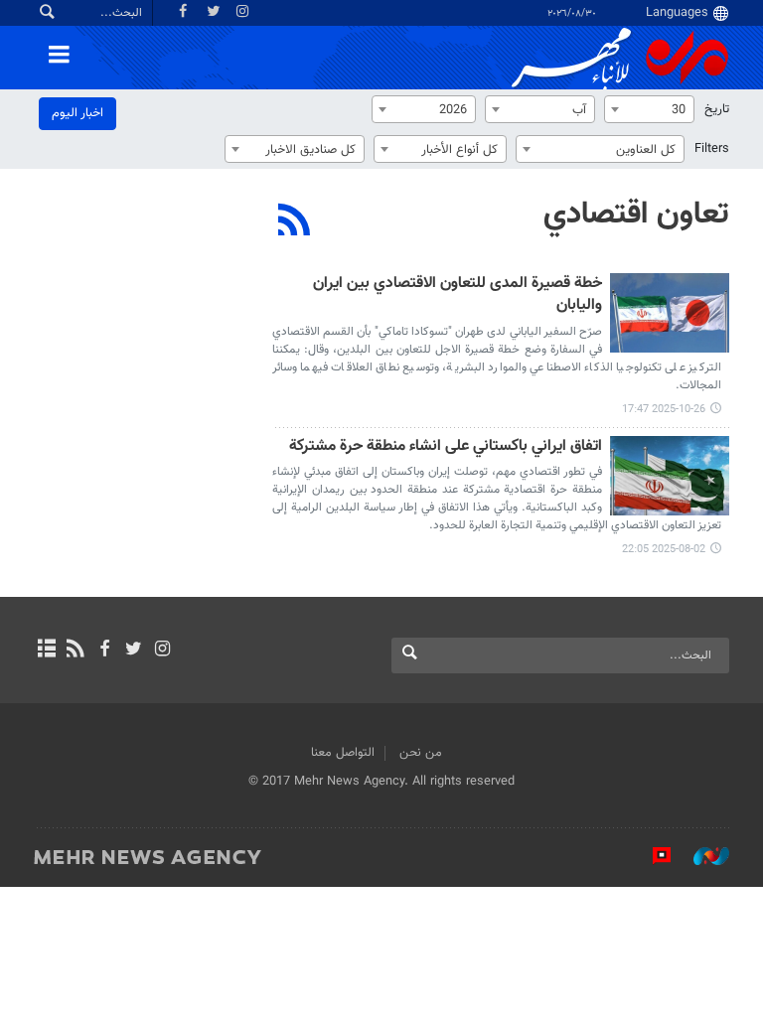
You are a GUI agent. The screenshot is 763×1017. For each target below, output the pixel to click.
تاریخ (716, 109)
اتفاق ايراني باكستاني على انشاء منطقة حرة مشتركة (445, 447)
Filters (711, 149)
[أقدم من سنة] (669, 475)
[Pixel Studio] (652, 856)
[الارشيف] (46, 650)
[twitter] (133, 650)
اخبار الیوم (77, 113)
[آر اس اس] (75, 650)
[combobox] (649, 109)
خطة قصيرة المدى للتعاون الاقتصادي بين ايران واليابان (457, 295)
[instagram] (162, 650)
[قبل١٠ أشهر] (669, 313)
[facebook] (103, 650)
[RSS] (294, 222)
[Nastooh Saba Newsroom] (701, 856)
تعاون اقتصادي (636, 214)
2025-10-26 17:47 (663, 409)
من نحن (420, 753)
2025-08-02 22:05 (663, 549)
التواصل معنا (343, 753)
